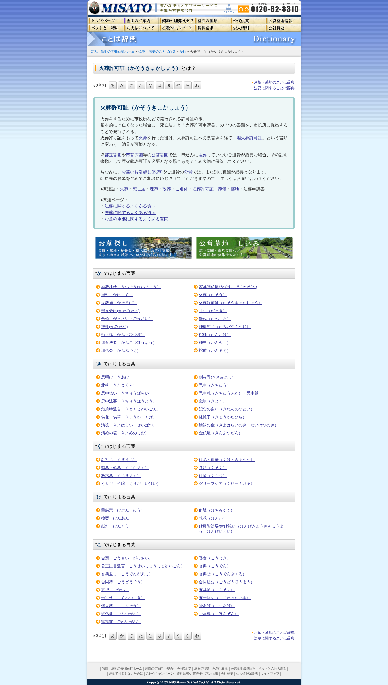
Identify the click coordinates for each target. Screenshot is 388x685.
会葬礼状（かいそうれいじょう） (131, 287)
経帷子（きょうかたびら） (223, 417)
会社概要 (227, 674)
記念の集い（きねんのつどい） (227, 409)
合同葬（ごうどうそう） (123, 582)
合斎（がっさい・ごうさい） (127, 318)
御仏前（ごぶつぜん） (121, 613)
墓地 (235, 188)
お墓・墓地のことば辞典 (274, 82)
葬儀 (222, 188)
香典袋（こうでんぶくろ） (223, 574)
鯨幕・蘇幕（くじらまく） (125, 467)
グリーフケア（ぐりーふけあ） (227, 483)
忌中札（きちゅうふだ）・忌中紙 (228, 393)
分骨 (188, 171)
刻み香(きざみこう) (216, 377)
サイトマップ (270, 674)
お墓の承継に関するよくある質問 (136, 218)
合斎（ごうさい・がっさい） (127, 558)
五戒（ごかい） (115, 590)
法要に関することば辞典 (274, 88)
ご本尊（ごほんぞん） (219, 613)
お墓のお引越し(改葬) (142, 171)
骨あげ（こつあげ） (217, 605)
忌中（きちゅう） (215, 385)
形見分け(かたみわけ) (120, 310)
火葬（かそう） (213, 294)
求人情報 (211, 674)
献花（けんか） (213, 518)
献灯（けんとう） (117, 526)
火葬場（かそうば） (119, 302)
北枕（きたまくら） (119, 385)
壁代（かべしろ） (215, 318)
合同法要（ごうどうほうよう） (227, 582)
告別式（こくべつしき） (123, 597)
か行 (183, 51)
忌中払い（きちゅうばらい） (127, 393)
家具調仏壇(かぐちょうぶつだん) (228, 287)
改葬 (166, 188)
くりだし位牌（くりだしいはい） (131, 483)
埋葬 (202, 154)
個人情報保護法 (247, 674)
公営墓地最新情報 (243, 669)
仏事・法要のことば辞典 (157, 51)
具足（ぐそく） (213, 467)
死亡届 (139, 188)
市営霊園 (134, 154)
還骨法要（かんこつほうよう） (129, 342)
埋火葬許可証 (249, 137)
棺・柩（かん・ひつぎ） (123, 334)
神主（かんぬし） (215, 342)
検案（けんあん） (117, 518)
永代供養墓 (220, 669)
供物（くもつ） (213, 475)
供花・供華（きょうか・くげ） (129, 417)
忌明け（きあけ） (117, 377)
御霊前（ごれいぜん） (121, 621)
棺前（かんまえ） (215, 350)
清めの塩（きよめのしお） (125, 433)
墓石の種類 (201, 669)
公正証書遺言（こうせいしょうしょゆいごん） (143, 566)
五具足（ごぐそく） (217, 590)
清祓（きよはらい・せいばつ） (129, 425)
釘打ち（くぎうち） (119, 459)
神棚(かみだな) (114, 326)
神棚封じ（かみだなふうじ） (225, 326)
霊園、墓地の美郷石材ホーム (112, 51)
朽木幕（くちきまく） (121, 475)
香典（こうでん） (215, 566)
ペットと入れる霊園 (272, 669)
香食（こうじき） (215, 558)
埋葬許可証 (203, 188)
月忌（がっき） (213, 310)
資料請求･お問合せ (189, 674)
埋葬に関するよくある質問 (130, 212)
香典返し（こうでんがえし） (127, 574)
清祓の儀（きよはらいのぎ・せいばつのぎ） (238, 425)
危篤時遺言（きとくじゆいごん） (131, 409)
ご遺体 (181, 188)
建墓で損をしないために (126, 674)
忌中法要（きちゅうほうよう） (129, 401)
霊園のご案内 (154, 669)
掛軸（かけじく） (117, 294)
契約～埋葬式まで (178, 669)
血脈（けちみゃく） (217, 510)
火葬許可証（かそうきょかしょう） (230, 302)
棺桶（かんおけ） (215, 334)
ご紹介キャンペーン (159, 674)
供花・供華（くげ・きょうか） (227, 459)
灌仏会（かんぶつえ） (121, 350)
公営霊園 (159, 154)
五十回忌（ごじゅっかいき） (225, 597)
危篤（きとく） (213, 401)
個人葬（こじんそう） (121, 605)
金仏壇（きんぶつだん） (221, 433)
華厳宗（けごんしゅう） (123, 510)
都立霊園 (113, 154)
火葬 (143, 137)
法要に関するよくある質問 (130, 206)
